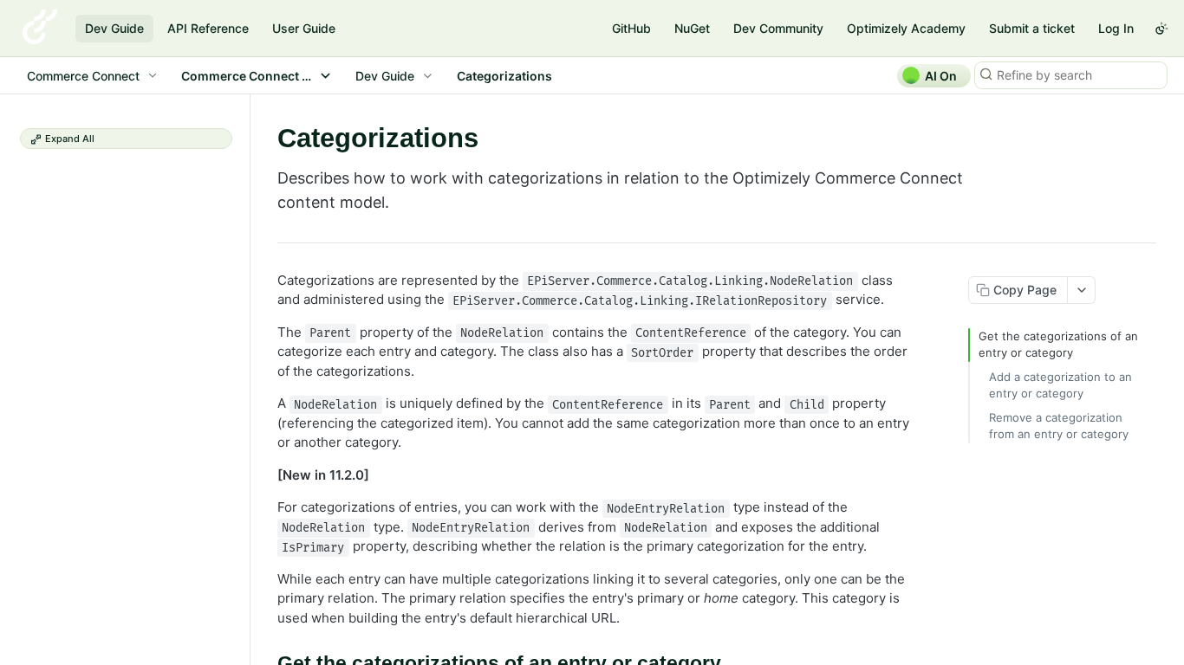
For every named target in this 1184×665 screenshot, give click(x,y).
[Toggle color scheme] (1161, 28)
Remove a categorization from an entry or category (1059, 426)
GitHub (631, 28)
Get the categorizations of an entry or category (1058, 344)
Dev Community (778, 28)
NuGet (692, 28)
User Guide (303, 28)
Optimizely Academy (906, 28)
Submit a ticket (1032, 28)
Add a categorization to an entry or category (1060, 385)
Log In (1116, 28)
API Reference (208, 28)
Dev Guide (114, 28)
